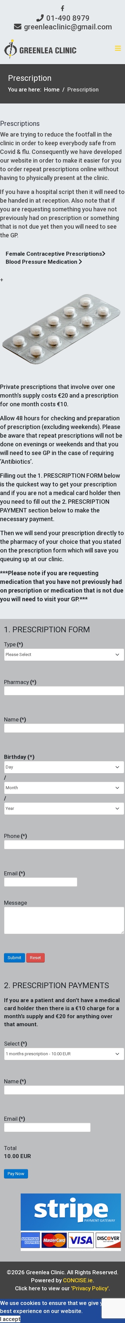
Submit (14, 957)
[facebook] (62, 8)
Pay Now (16, 1173)
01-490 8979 (68, 18)
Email (14, 873)
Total (10, 1148)
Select (15, 1043)
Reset (35, 957)
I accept (10, 1319)
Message (15, 902)
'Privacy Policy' (90, 1288)
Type (13, 644)
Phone (15, 836)
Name (15, 719)
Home (52, 89)
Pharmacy (20, 682)
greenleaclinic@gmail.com (68, 26)
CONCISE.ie (78, 1280)
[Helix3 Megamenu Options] (118, 48)
